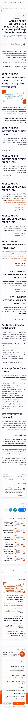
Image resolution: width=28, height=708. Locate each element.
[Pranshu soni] (14, 43)
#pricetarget (23, 503)
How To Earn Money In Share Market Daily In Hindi (15, 634)
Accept (19, 703)
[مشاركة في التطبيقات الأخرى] (6, 510)
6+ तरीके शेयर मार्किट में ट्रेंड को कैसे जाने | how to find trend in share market (13, 619)
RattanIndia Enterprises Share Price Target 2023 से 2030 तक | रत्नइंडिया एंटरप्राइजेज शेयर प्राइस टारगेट (15, 202)
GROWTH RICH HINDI (18, 2)
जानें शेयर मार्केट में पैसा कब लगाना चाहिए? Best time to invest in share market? (14, 599)
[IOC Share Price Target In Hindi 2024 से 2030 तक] (20, 544)
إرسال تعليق (14, 570)
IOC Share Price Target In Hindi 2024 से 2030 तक (9, 544)
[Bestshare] (15, 609)
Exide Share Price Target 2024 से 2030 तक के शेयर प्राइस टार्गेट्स (8, 523)
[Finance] (23, 8)
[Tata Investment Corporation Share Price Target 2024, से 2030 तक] (20, 530)
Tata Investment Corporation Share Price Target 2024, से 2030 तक (8, 530)
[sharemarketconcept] (13, 595)
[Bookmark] (2, 2)
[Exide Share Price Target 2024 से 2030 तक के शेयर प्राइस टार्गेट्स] (20, 523)
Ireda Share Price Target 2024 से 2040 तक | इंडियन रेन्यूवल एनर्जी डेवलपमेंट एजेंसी (8, 558)
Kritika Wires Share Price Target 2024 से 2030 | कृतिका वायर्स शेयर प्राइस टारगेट (8, 551)
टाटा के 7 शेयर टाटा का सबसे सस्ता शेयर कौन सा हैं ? (13, 612)
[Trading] (11, 8)
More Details (7, 703)
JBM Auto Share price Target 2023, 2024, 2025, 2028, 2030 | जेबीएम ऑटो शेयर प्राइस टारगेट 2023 (8, 537)
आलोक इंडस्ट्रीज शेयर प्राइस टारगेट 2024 (17, 429)
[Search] (5, 2)
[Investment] (17, 8)
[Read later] (6, 44)
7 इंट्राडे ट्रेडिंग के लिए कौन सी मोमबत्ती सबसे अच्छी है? (13, 627)
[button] (22, 510)
